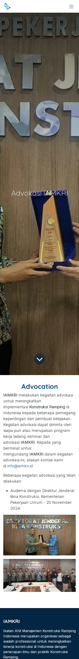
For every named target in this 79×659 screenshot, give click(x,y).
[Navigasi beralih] (71, 6)
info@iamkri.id (20, 466)
